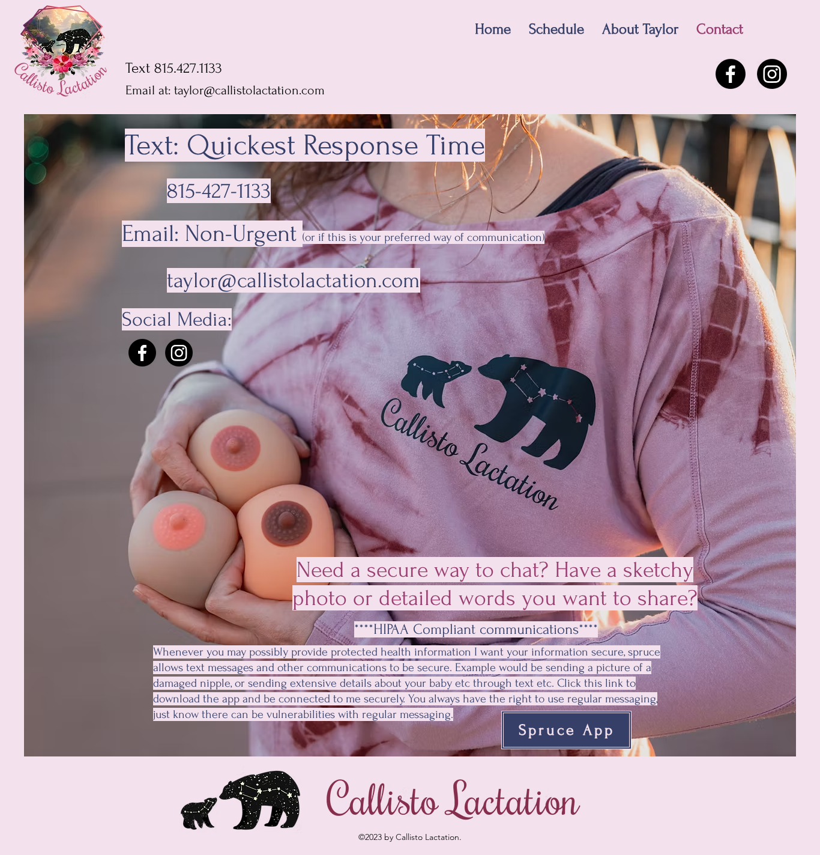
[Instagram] (772, 74)
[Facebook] (731, 74)
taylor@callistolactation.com (249, 90)
